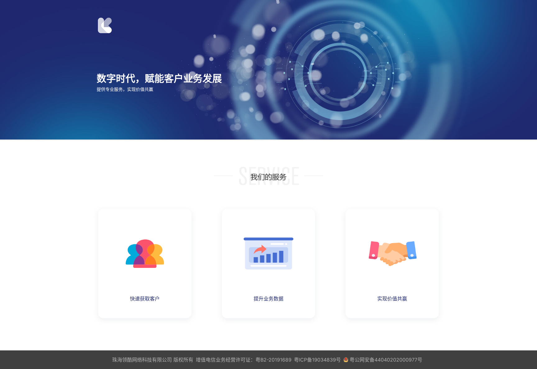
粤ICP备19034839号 (317, 360)
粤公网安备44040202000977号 (386, 360)
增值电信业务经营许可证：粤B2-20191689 (243, 360)
